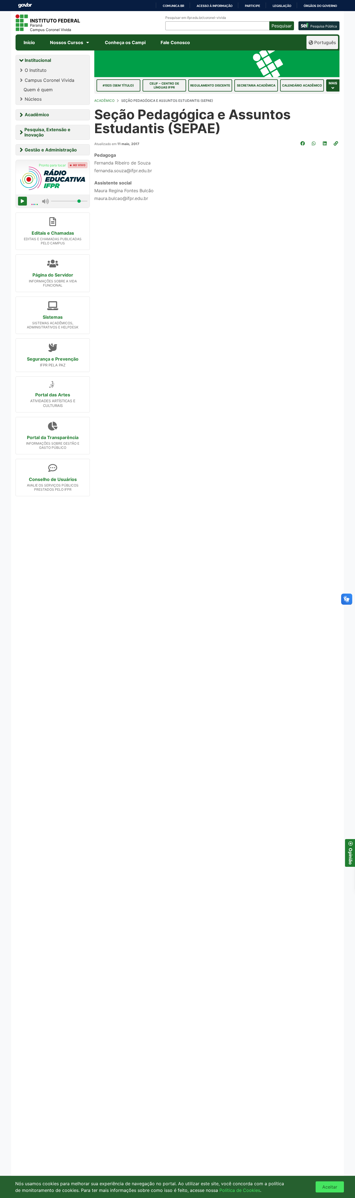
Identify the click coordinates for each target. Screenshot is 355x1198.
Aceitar (329, 1187)
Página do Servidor (52, 275)
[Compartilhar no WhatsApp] (314, 143)
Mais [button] (333, 83)
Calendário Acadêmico (302, 85)
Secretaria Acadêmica (256, 85)
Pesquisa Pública (323, 26)
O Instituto (36, 70)
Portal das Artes (52, 394)
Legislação (282, 6)
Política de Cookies (239, 1190)
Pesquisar (282, 26)
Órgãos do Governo (320, 6)
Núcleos (33, 99)
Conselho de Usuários (53, 479)
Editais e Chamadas (53, 233)
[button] (336, 143)
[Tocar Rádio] (22, 201)
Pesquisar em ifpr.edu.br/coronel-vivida (195, 17)
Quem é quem (38, 89)
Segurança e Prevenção (52, 359)
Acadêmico (37, 114)
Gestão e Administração (51, 150)
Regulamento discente (210, 85)
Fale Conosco (175, 42)
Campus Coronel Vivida (49, 80)
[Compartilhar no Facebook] (303, 143)
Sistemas (53, 317)
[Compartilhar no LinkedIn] (325, 143)
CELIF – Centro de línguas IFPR (164, 85)
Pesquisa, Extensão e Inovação (47, 132)
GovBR (25, 5)
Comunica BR (173, 6)
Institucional (38, 60)
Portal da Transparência (52, 437)
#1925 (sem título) (118, 85)
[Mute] (45, 201)
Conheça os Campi (125, 42)
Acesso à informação (214, 6)
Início (29, 42)
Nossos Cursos (66, 42)
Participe (252, 6)
